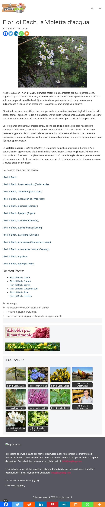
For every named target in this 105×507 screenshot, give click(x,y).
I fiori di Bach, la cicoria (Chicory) (20, 206)
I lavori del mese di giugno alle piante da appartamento (34, 316)
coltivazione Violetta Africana (21, 307)
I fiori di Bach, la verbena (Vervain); (21, 235)
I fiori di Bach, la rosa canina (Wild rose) (23, 199)
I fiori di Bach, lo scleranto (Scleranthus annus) (27, 242)
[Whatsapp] (21, 33)
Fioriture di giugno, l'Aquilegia (21, 312)
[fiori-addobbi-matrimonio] (27, 337)
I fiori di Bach (9, 177)
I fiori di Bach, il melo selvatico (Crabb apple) (26, 184)
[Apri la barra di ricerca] (92, 8)
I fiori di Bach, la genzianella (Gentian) (22, 227)
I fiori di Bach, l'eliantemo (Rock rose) (22, 191)
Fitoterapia (11, 303)
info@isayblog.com (72, 461)
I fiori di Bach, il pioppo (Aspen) (19, 213)
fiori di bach (43, 307)
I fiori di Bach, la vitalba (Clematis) (20, 220)
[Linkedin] (16, 33)
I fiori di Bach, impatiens (15, 256)
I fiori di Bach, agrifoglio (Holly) (18, 263)
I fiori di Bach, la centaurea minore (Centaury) (26, 249)
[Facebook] (5, 33)
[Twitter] (10, 33)
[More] (26, 33)
